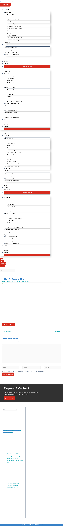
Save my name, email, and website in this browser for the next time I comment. (25, 371)
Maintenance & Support (13, 479)
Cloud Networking (10, 24)
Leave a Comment (6, 281)
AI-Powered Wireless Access (14, 28)
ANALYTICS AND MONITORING (15, 447)
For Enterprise (11, 17)
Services (6, 44)
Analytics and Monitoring (12, 40)
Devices (9, 21)
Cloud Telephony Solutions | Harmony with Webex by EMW (15, 442)
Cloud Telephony (9, 12)
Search (2, 268)
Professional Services (11, 47)
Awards (6, 56)
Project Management (11, 52)
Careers (6, 61)
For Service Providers (13, 19)
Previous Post (6, 331)
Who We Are (7, 7)
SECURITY (9, 449)
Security (7, 42)
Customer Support (27, 66)
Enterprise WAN (11, 35)
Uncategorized (16, 281)
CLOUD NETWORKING (12, 445)
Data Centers (10, 31)
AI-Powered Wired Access (14, 26)
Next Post (57, 331)
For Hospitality (11, 14)
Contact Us (7, 63)
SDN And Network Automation (15, 37)
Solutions (6, 9)
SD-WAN (9, 33)
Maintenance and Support (12, 54)
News (5, 59)
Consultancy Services (11, 50)
